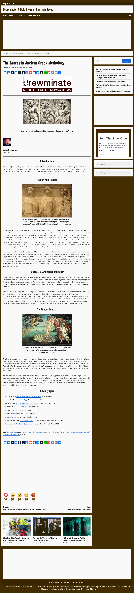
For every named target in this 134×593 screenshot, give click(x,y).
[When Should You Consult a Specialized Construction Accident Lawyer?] (17, 526)
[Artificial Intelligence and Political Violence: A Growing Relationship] (77, 526)
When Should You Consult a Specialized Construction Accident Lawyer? (16, 539)
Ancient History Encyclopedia (32, 432)
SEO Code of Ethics (78, 582)
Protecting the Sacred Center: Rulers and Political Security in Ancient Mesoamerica (111, 76)
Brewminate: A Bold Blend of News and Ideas (28, 9)
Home (5, 15)
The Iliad (14, 414)
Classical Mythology (26, 420)
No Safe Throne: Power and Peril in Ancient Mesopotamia (113, 91)
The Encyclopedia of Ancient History (28, 396)
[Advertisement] (59, 34)
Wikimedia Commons (47, 352)
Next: (79, 508)
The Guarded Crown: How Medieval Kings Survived (110, 81)
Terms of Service (54, 582)
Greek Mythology (21, 400)
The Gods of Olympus (20, 407)
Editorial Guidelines (34, 15)
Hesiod (13, 410)
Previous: (24, 508)
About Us (12, 15)
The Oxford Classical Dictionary (26, 424)
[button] (130, 15)
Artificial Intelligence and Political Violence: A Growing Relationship (74, 539)
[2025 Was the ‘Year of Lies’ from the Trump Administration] (47, 526)
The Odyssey (15, 417)
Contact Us (21, 15)
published (13, 432)
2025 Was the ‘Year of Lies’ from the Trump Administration (45, 539)
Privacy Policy (65, 582)
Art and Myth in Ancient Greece (27, 403)
